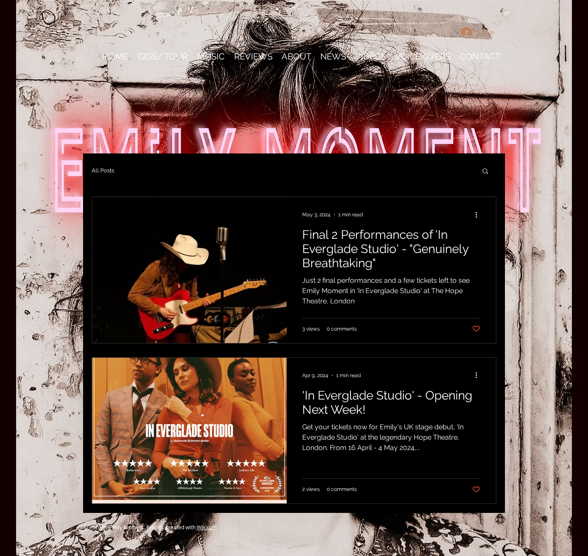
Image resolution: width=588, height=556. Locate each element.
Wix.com (207, 527)
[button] (485, 171)
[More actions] (479, 214)
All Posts (103, 170)
